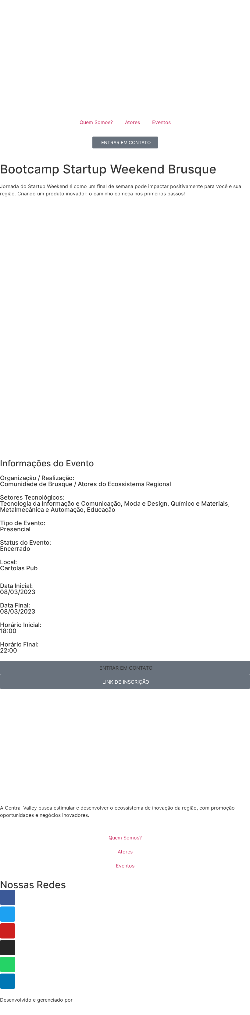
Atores (132, 122)
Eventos (161, 122)
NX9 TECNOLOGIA (95, 1000)
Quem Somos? (96, 122)
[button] (125, 668)
